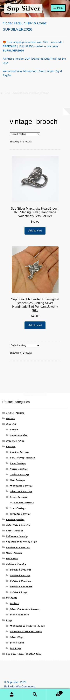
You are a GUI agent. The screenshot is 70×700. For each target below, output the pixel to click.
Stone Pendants (19, 615)
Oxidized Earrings (20, 575)
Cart (54, 691)
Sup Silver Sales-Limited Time (23, 654)
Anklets (10, 418)
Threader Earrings (20, 514)
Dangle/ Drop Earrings (22, 458)
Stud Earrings (18, 508)
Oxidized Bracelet (20, 570)
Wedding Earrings (24, 503)
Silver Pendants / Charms (24, 609)
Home (7, 93)
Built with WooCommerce (19, 686)
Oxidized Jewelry (16, 564)
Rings (9, 620)
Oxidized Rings (18, 592)
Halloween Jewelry (17, 536)
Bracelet (11, 424)
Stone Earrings (18, 497)
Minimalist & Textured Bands (27, 626)
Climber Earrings (19, 452)
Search (35, 694)
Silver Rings (17, 637)
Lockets (14, 603)
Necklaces (12, 558)
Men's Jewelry (14, 553)
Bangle (14, 430)
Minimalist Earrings (21, 486)
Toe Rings (15, 648)
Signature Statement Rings (26, 631)
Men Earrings (17, 480)
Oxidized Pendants (21, 587)
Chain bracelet (18, 435)
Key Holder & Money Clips (21, 542)
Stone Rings (17, 643)
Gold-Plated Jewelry (18, 525)
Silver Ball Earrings (21, 491)
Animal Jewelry (15, 413)
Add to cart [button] (35, 230)
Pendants (11, 598)
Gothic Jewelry (15, 531)
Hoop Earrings (18, 463)
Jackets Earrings (19, 474)
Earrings (10, 446)
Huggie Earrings (19, 469)
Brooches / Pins (15, 441)
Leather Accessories (18, 547)
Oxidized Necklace (21, 581)
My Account (11, 694)
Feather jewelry (15, 519)
